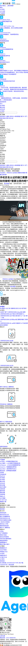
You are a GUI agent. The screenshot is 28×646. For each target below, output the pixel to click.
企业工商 (7, 308)
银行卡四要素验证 (5, 516)
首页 (1, 7)
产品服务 (2, 459)
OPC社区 (2, 11)
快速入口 (2, 496)
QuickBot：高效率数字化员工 (8, 469)
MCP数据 (2, 498)
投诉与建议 (3, 487)
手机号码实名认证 (5, 518)
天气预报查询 (3, 533)
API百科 (2, 111)
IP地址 (2, 531)
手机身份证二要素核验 (6, 404)
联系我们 (2, 509)
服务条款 (2, 491)
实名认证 (10, 118)
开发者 (2, 472)
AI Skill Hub (3, 500)
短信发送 (2, 116)
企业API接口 (3, 550)
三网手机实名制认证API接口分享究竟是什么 (12, 314)
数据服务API (3, 548)
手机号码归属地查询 (5, 538)
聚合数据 (6, 183)
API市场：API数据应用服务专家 (9, 461)
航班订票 (5, 118)
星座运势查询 (3, 540)
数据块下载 (3, 501)
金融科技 (13, 308)
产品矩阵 (2, 13)
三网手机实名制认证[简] (6, 340)
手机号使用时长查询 (5, 520)
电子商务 (23, 308)
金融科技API (3, 555)
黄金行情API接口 (4, 544)
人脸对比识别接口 (5, 522)
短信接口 (2, 561)
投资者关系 (3, 102)
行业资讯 (2, 172)
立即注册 (2, 636)
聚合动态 (2, 107)
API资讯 (2, 559)
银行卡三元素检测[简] (6, 421)
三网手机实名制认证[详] (6, 365)
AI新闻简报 (17, 116)
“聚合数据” (13, 286)
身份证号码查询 (4, 537)
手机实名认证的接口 (8, 279)
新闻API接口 (3, 535)
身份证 (12, 116)
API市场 (2, 9)
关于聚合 (2, 105)
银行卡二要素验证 (5, 527)
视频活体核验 (3, 446)
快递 (1, 118)
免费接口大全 (3, 551)
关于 (1, 103)
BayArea (2, 476)
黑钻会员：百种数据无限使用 (8, 470)
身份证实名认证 (4, 514)
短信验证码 (3, 512)
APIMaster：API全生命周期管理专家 (10, 465)
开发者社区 (3, 474)
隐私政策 (2, 492)
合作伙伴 (2, 109)
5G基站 (7, 116)
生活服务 (2, 308)
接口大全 (18, 308)
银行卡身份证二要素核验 (7, 386)
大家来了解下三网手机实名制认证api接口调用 (12, 312)
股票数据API (3, 542)
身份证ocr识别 (4, 524)
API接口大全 (3, 557)
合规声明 (2, 494)
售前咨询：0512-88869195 (8, 638)
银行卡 (22, 116)
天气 (26, 116)
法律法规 (2, 489)
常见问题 (2, 485)
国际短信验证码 (4, 525)
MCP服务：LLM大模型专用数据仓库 (10, 463)
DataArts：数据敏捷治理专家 (8, 467)
